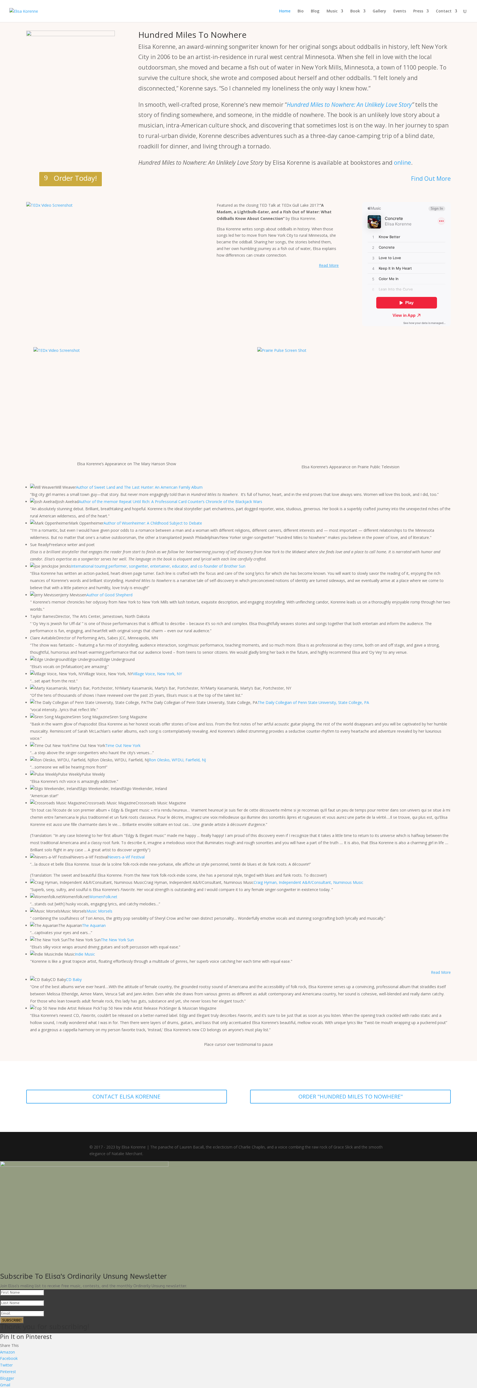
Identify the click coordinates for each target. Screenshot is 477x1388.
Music (332, 11)
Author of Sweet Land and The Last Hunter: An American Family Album (139, 487)
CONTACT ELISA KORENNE (126, 1096)
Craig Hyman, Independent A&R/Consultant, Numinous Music (308, 882)
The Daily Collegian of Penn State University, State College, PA (313, 702)
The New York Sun (117, 939)
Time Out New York (123, 745)
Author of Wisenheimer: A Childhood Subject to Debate (153, 523)
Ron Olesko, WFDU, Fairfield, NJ (177, 759)
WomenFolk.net (103, 896)
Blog (315, 11)
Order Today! (75, 178)
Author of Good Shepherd (109, 594)
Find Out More (431, 178)
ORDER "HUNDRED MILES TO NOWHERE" (350, 1096)
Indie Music (85, 954)
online (402, 162)
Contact (444, 11)
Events (399, 11)
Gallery (379, 11)
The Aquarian (94, 925)
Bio (301, 11)
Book (355, 11)
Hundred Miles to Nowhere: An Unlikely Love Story (349, 104)
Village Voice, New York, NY (157, 673)
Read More (441, 972)
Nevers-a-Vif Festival (126, 857)
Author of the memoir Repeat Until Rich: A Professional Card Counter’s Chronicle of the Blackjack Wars (170, 501)
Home (284, 11)
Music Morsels (99, 911)
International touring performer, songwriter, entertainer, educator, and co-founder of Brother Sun (158, 566)
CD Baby (74, 979)
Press (418, 11)
